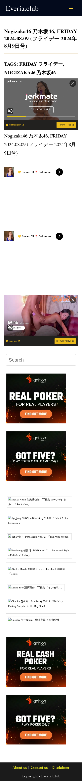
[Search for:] (75, 8)
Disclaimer (60, 767)
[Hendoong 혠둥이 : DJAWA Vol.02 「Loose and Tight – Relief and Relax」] (41, 552)
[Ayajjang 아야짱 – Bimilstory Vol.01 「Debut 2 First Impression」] (41, 520)
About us (19, 767)
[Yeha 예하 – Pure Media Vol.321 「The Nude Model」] (41, 536)
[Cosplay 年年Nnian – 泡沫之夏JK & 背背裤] (35, 619)
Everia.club (22, 8)
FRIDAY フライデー (41, 63)
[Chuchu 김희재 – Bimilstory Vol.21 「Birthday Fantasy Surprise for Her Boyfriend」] (41, 603)
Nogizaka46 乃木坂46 (30, 72)
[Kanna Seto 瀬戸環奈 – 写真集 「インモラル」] (37, 587)
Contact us (39, 767)
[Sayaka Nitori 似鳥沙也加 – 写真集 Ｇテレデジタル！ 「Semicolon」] (41, 501)
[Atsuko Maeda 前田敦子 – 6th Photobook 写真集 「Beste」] (41, 571)
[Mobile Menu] (71, 8)
